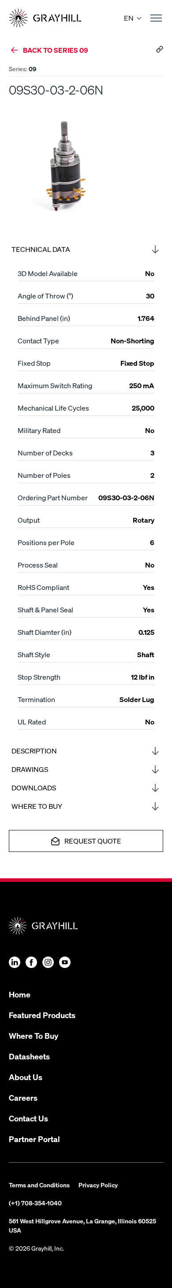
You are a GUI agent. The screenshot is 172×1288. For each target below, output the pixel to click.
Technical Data (40, 249)
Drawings (29, 769)
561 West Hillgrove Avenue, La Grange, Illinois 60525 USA (82, 1225)
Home (19, 994)
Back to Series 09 (55, 50)
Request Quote (92, 840)
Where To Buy (33, 1035)
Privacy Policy (98, 1185)
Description (34, 750)
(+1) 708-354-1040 (35, 1203)
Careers (23, 1097)
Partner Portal (34, 1139)
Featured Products (42, 1015)
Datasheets (29, 1056)
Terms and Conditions (39, 1185)
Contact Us (28, 1118)
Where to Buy (36, 806)
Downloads (33, 787)
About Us (25, 1077)
